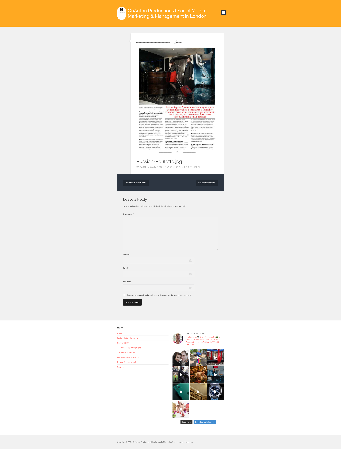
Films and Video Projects (128, 357)
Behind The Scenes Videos (128, 362)
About (120, 333)
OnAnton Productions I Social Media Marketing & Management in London (167, 13)
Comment (128, 214)
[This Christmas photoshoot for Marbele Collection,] (180, 409)
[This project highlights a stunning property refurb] (198, 391)
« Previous (136, 182)
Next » (206, 182)
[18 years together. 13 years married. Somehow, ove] (180, 357)
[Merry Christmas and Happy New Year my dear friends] (198, 374)
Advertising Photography (130, 347)
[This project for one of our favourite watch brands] (215, 391)
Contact (120, 367)
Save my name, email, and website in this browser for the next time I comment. (159, 295)
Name (126, 254)
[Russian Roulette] (177, 96)
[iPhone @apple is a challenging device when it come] (180, 391)
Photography (123, 343)
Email (126, 268)
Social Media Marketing (127, 338)
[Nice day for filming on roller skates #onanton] (198, 357)
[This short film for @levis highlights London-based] (215, 374)
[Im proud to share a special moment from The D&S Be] (215, 357)
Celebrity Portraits (127, 352)
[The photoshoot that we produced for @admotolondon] (180, 374)
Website (127, 281)
